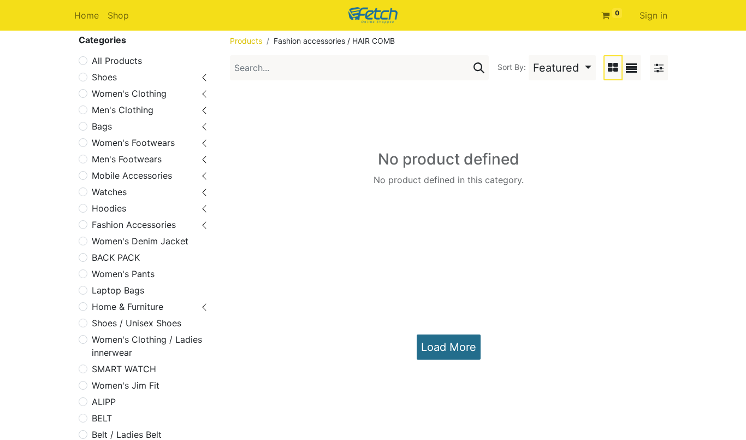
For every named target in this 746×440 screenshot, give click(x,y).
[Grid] (613, 67)
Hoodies (109, 208)
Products (246, 40)
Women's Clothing (129, 93)
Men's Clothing (122, 109)
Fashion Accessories (134, 224)
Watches (109, 191)
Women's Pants (123, 273)
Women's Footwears (133, 142)
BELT (102, 418)
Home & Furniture (127, 306)
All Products (117, 60)
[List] (631, 67)
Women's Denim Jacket (140, 241)
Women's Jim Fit (125, 385)
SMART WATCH (124, 368)
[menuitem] (86, 15)
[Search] (479, 67)
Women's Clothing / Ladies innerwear (147, 346)
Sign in (653, 15)
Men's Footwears (127, 159)
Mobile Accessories (132, 175)
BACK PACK (116, 257)
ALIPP (104, 401)
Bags (102, 126)
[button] (562, 67)
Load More (448, 347)
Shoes (104, 77)
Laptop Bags (118, 290)
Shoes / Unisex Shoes (136, 323)
